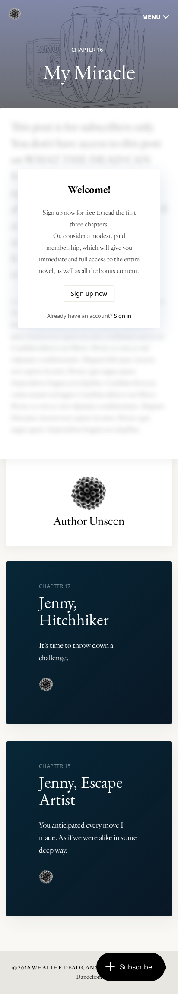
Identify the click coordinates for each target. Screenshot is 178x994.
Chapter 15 (54, 766)
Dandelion (88, 977)
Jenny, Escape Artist (81, 790)
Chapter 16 (87, 49)
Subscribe (136, 967)
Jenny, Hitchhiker (74, 611)
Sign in (122, 316)
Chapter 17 (54, 586)
